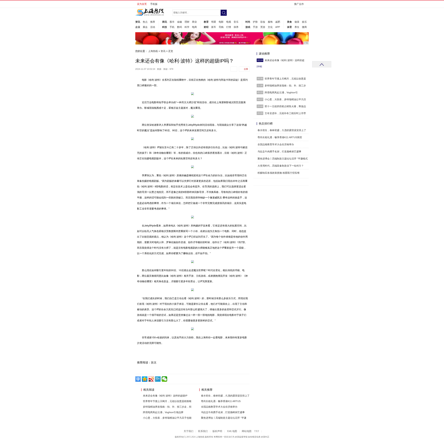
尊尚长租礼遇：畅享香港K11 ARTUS (221, 401)
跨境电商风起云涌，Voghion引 (281, 92)
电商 (194, 27)
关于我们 (188, 431)
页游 (262, 27)
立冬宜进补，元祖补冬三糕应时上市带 (285, 113)
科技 (164, 27)
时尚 (247, 21)
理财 (187, 21)
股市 (172, 21)
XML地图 (232, 431)
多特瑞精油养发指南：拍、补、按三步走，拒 (167, 406)
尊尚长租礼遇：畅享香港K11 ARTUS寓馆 (280, 137)
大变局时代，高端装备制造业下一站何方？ (281, 165)
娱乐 (304, 21)
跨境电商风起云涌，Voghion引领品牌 (163, 412)
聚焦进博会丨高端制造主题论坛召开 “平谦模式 (283, 158)
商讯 (164, 21)
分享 (246, 69)
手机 (172, 27)
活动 (152, 27)
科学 (187, 27)
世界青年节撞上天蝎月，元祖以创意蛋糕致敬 (167, 401)
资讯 (137, 21)
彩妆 (262, 21)
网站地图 (246, 431)
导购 (221, 27)
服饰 (270, 21)
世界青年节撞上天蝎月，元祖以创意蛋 (285, 78)
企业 (137, 27)
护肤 (255, 21)
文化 (270, 27)
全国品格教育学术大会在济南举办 (219, 406)
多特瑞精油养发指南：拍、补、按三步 (285, 85)
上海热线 (153, 51)
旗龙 (153, 362)
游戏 (247, 27)
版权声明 (217, 431)
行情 (228, 27)
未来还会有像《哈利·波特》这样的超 (284, 60)
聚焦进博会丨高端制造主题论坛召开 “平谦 (223, 417)
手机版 (153, 4)
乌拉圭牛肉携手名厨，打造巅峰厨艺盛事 (223, 412)
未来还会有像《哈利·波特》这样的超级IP (165, 395)
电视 (228, 21)
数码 (179, 27)
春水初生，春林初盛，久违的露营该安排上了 (225, 395)
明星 (213, 21)
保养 (236, 27)
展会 (145, 27)
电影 (221, 21)
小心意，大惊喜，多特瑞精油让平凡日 (285, 99)
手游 (255, 27)
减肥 (277, 21)
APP (277, 27)
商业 (194, 21)
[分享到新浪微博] (151, 379)
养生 (296, 27)
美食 (289, 21)
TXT (256, 431)
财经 (206, 27)
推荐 (152, 21)
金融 (179, 21)
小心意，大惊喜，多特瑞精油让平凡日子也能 (167, 417)
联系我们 (203, 431)
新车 (213, 27)
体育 (289, 27)
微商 (304, 27)
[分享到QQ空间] (144, 379)
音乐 (236, 21)
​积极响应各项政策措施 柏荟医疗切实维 (279, 172)
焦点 (145, 21)
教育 (206, 21)
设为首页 (142, 4)
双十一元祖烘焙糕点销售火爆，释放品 (285, 106)
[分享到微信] (164, 379)
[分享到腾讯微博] (158, 379)
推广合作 (299, 4)
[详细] (259, 66)
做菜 (296, 21)
